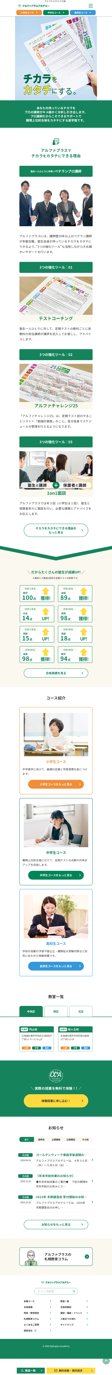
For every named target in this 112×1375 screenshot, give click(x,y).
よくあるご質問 (31, 1324)
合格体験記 (65, 1307)
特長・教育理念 (31, 1312)
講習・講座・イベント (71, 1312)
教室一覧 (64, 1301)
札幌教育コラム (31, 1318)
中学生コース (54, 12)
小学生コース (27, 12)
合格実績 (28, 1307)
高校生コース (80, 12)
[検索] (74, 1291)
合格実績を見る (56, 673)
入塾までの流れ (68, 1318)
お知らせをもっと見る (56, 1224)
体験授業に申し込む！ (56, 1101)
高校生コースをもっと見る (56, 966)
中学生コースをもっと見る (56, 875)
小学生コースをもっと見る (56, 784)
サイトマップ (67, 1324)
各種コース (29, 1301)
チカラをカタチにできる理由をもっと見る (56, 530)
